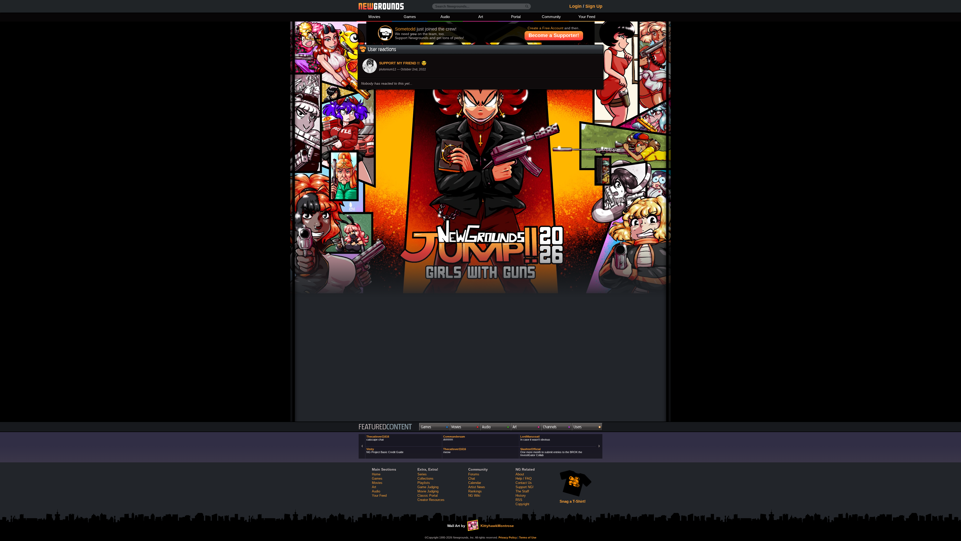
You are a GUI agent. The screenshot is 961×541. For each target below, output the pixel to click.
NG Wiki (474, 495)
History (521, 495)
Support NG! (525, 487)
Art (480, 17)
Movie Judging (427, 491)
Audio (445, 17)
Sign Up (593, 6)
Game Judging (427, 487)
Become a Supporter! (554, 35)
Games (410, 17)
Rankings (475, 491)
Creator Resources (430, 500)
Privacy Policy (508, 537)
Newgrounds (381, 6)
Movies (374, 17)
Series (422, 474)
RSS (519, 500)
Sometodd (405, 29)
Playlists (423, 483)
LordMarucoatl (535, 438)
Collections (425, 478)
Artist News (476, 487)
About (520, 474)
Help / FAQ (524, 478)
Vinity (384, 451)
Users (578, 427)
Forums (473, 474)
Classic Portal (427, 495)
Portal (516, 17)
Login (575, 6)
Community (551, 17)
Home (376, 474)
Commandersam (454, 438)
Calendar (474, 483)
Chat (471, 478)
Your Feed (586, 17)
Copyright (522, 504)
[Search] (527, 6)
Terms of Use (527, 537)
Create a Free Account (545, 28)
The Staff (522, 491)
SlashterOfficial (551, 452)
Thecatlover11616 (377, 438)
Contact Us (524, 483)
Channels (550, 427)
